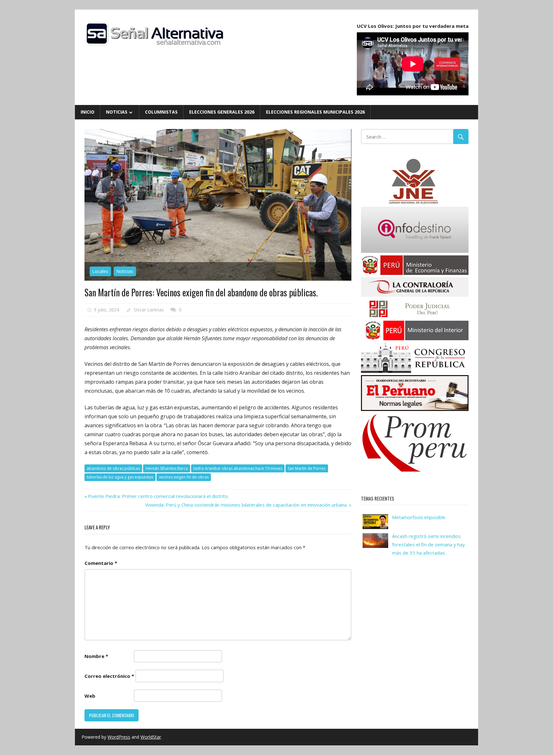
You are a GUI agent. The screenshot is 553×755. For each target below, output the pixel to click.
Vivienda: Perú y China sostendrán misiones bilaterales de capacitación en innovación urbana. (246, 505)
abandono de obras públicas (113, 468)
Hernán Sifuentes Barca (167, 468)
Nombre (96, 656)
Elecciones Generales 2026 (221, 112)
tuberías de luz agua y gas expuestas (120, 477)
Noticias (116, 112)
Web (89, 696)
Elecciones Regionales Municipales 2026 (315, 112)
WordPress (119, 737)
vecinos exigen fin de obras (184, 477)
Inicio (87, 112)
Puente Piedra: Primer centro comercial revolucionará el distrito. (158, 496)
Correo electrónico (109, 676)
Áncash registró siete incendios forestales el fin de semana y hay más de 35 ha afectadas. (428, 544)
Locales (100, 271)
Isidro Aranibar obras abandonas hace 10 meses (237, 468)
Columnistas (161, 112)
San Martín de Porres (306, 468)
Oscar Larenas (149, 310)
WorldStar (150, 737)
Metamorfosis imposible (418, 517)
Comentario (100, 563)
